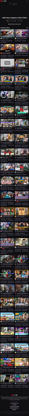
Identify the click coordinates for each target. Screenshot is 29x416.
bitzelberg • (5, 39)
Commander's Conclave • (21, 217)
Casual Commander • (21, 248)
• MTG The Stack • (21, 337)
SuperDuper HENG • (6, 353)
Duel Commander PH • (21, 158)
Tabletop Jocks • (6, 217)
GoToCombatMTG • (6, 158)
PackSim (15, 409)
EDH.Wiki (15, 404)
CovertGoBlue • (20, 307)
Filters (27, 27)
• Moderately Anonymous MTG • (22, 201)
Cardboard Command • (21, 384)
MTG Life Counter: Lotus (15, 403)
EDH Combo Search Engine (15, 406)
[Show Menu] (28, 1)
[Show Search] (26, 1)
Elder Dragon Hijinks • (21, 186)
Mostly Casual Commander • (7, 384)
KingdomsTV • (5, 337)
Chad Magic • (5, 186)
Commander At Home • (6, 201)
